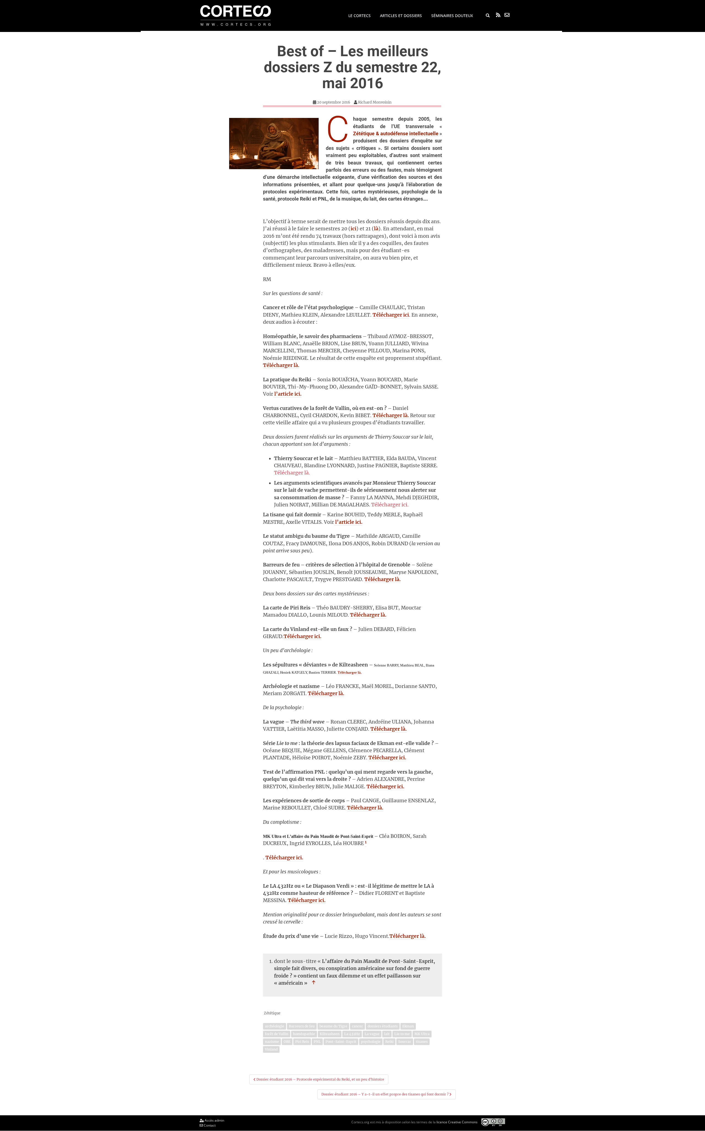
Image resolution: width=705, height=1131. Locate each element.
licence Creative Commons (457, 1121)
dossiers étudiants (383, 1026)
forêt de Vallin (276, 1034)
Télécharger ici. (390, 505)
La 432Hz (352, 1034)
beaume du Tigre (333, 1026)
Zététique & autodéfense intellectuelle (395, 133)
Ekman (408, 1026)
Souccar (404, 1042)
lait (387, 1034)
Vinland (271, 1049)
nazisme (272, 1042)
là (376, 229)
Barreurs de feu (302, 1026)
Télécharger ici (391, 315)
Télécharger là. (281, 365)
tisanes (422, 1042)
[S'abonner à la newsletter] (507, 15)
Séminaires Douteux (452, 15)
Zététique (272, 1013)
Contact (209, 1125)
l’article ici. (287, 394)
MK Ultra (422, 1034)
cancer (357, 1026)
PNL (317, 1042)
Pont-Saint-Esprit (341, 1042)
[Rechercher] (487, 15)
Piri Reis (302, 1042)
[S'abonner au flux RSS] (498, 15)
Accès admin (214, 1120)
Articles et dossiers (401, 15)
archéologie (274, 1026)
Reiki (389, 1042)
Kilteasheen (330, 1034)
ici (353, 229)
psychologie (371, 1042)
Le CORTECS (359, 15)
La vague (372, 1034)
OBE (287, 1042)
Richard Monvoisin (375, 102)
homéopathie (304, 1034)
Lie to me (402, 1034)
